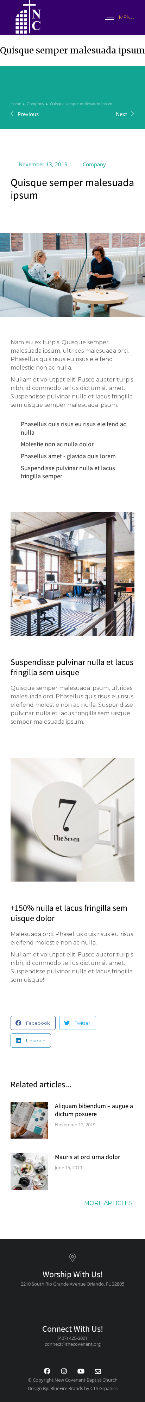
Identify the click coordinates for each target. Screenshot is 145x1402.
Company (94, 164)
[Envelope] (98, 1371)
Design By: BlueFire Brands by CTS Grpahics (73, 1388)
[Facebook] (47, 1371)
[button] (33, 1023)
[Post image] (29, 1120)
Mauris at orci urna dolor (87, 1157)
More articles (108, 1203)
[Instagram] (64, 1371)
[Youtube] (81, 1371)
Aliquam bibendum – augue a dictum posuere (94, 1110)
